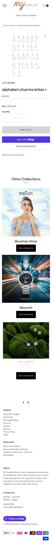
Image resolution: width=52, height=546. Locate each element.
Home (5, 25)
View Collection (26, 248)
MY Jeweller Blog (10, 420)
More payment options (26, 146)
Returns (6, 429)
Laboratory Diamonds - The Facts (17, 452)
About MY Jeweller (11, 414)
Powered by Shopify (29, 524)
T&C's (5, 435)
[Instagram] (28, 402)
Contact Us (8, 417)
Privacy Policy (9, 432)
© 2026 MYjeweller (11, 524)
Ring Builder (8, 455)
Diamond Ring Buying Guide (15, 449)
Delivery (6, 426)
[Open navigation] (5, 5)
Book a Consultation (11, 446)
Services (7, 423)
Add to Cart (26, 130)
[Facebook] (23, 402)
